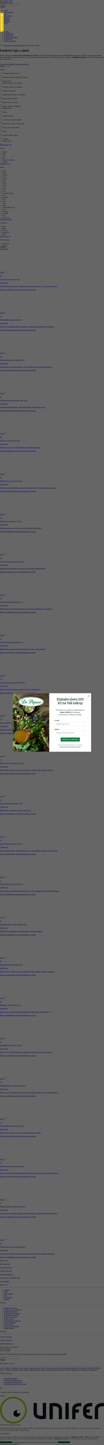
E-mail (57, 720)
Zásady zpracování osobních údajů (70, 747)
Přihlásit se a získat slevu (70, 739)
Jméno (57, 729)
